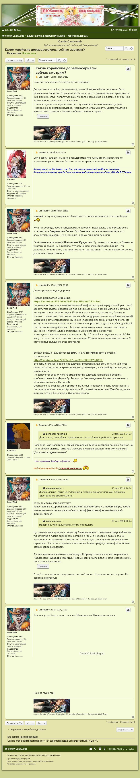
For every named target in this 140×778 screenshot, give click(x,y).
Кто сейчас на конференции (22, 737)
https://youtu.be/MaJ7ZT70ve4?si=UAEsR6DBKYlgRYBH (68, 360)
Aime (49, 488)
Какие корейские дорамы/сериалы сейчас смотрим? (45, 49)
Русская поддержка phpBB (18, 759)
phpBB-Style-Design (44, 761)
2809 (21, 455)
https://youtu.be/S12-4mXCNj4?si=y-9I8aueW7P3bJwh (67, 301)
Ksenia (26, 53)
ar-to (33, 53)
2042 (21, 184)
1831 (21, 96)
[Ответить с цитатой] (128, 69)
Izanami (11, 179)
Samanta (11, 450)
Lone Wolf (12, 91)
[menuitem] (17, 30)
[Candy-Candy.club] (70, 15)
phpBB (27, 755)
